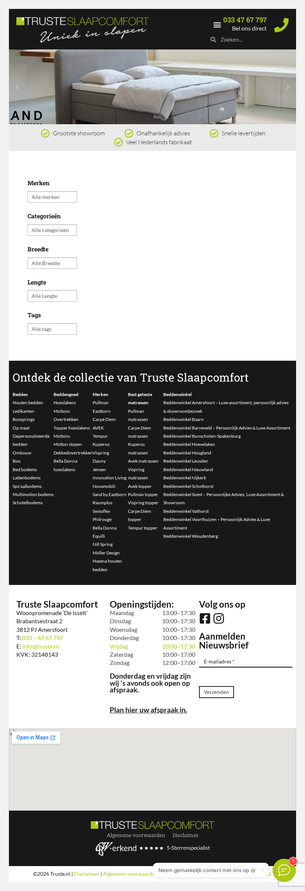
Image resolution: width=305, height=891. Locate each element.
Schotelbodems (28, 502)
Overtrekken (66, 419)
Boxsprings (24, 419)
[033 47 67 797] (281, 25)
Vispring (101, 453)
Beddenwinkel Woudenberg (190, 536)
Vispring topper (143, 502)
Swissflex (101, 511)
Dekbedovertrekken (73, 453)
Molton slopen (68, 444)
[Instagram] (219, 618)
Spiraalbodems (27, 486)
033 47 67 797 (245, 19)
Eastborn (101, 411)
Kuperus (101, 444)
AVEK (98, 428)
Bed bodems (25, 469)
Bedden (20, 394)
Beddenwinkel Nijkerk (184, 477)
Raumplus (102, 502)
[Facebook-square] (205, 618)
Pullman (101, 402)
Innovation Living (109, 477)
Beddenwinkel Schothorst (188, 486)
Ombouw (22, 453)
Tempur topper (142, 528)
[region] (152, 86)
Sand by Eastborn (109, 494)
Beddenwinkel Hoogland (187, 453)
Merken (100, 394)
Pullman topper (143, 494)
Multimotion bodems (33, 494)
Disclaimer (186, 835)
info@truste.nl (40, 646)
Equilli (99, 536)
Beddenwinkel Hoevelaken (189, 444)
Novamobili (104, 486)
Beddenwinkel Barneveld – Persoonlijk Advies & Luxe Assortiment (226, 428)
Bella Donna (104, 528)
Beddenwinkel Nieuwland (188, 469)
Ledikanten (23, 411)
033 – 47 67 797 (42, 637)
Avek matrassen (143, 461)
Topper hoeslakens (72, 428)
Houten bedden (28, 402)
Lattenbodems (27, 477)
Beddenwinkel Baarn (183, 419)
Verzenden (216, 692)
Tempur (100, 436)
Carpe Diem (104, 419)
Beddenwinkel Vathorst (186, 511)
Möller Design (106, 553)
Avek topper (140, 486)
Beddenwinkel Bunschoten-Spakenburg (202, 436)
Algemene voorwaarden (136, 835)
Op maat (21, 428)
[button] (217, 24)
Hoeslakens (65, 402)
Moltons (62, 411)
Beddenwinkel (177, 394)
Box (16, 461)
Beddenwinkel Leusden (185, 461)
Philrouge (102, 519)
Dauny (99, 461)
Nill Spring (103, 544)
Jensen (99, 469)
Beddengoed (66, 394)
